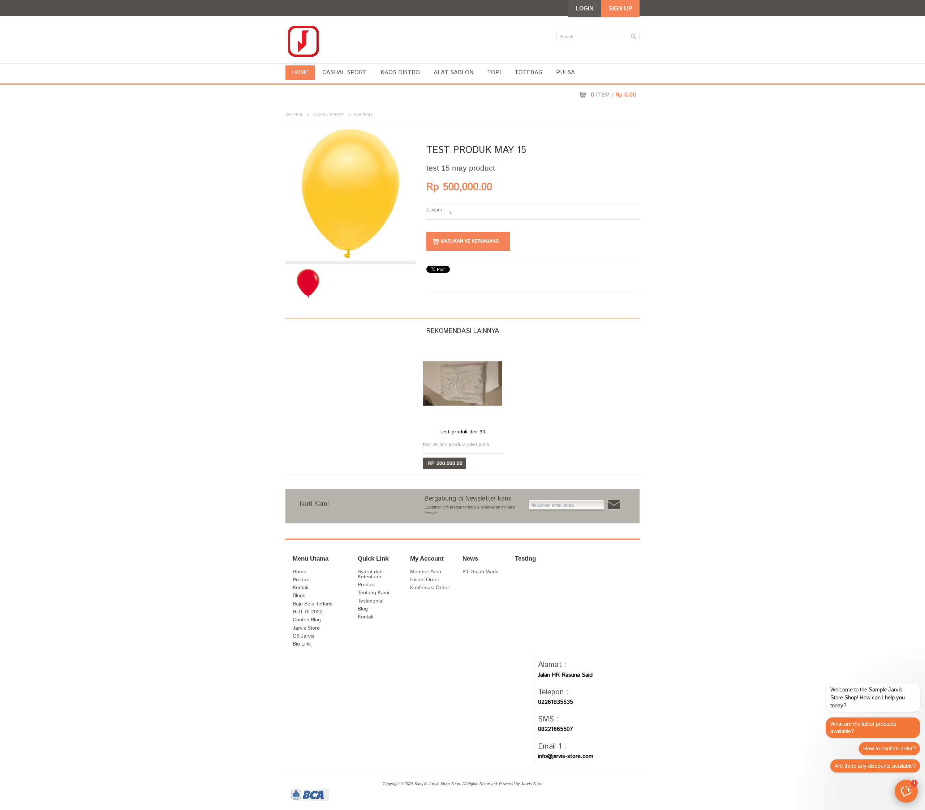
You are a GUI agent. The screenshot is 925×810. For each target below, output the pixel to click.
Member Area (425, 571)
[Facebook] (344, 505)
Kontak (301, 587)
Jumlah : (435, 210)
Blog (363, 609)
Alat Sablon (453, 72)
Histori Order (424, 579)
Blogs (299, 595)
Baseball (363, 114)
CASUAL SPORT (344, 72)
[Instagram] (372, 505)
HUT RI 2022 (308, 611)
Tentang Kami (373, 592)
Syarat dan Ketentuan (370, 574)
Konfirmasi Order (429, 587)
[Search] (633, 36)
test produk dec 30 (462, 432)
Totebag (528, 72)
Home (300, 72)
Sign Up (620, 8)
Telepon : (553, 692)
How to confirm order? (889, 748)
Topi (494, 72)
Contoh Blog (307, 619)
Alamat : (552, 664)
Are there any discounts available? (875, 766)
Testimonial (370, 601)
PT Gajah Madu (480, 571)
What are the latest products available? (863, 727)
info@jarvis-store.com (565, 756)
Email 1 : (552, 746)
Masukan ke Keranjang (470, 241)
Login (585, 8)
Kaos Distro (400, 72)
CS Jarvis (303, 636)
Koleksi (293, 114)
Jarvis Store (306, 628)
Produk (301, 579)
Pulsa (565, 72)
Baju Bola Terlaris (312, 604)
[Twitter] (358, 505)
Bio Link (302, 644)
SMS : (548, 719)
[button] (906, 791)
